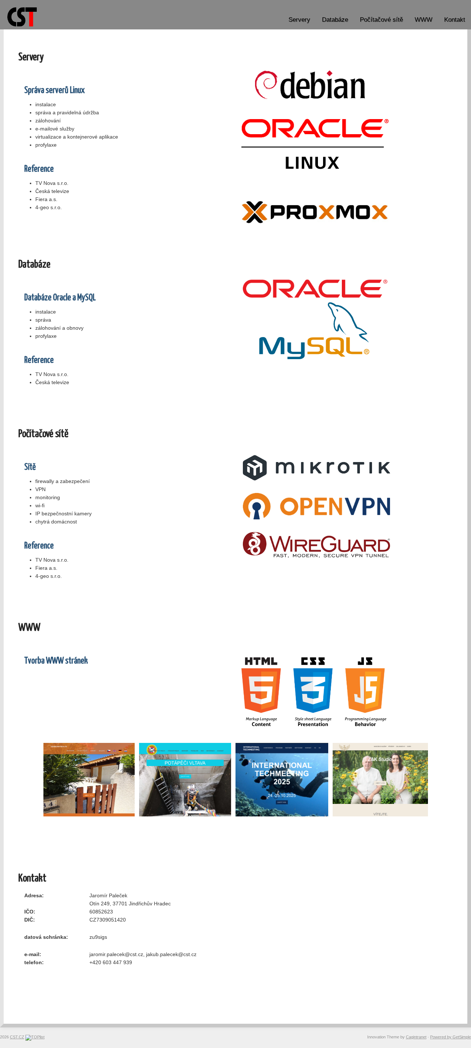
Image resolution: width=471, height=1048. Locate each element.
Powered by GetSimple (450, 1037)
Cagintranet (416, 1037)
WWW (423, 19)
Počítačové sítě (381, 19)
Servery (299, 19)
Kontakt (454, 19)
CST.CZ (17, 1037)
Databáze (335, 19)
